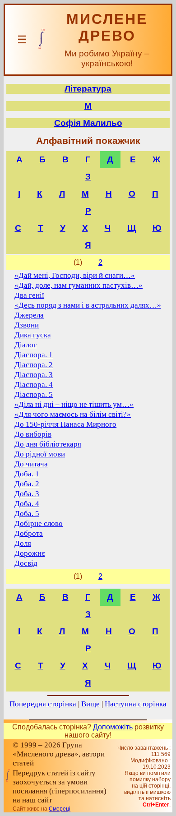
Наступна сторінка (136, 704)
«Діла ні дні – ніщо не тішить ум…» (74, 404)
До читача (31, 464)
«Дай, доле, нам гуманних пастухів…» (78, 285)
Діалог (25, 345)
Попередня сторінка (42, 704)
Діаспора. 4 (33, 384)
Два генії (29, 295)
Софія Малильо (88, 123)
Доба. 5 (26, 513)
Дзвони (26, 325)
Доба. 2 (26, 483)
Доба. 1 (26, 474)
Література (88, 88)
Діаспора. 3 (33, 374)
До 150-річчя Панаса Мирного (65, 424)
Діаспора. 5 (33, 394)
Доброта (28, 533)
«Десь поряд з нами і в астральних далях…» (87, 305)
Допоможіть (113, 727)
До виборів (32, 434)
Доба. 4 (26, 503)
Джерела (29, 315)
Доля (22, 543)
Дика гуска (32, 335)
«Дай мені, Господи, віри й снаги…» (74, 275)
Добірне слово (38, 523)
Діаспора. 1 (33, 354)
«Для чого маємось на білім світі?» (72, 414)
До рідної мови (39, 454)
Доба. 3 (26, 493)
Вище (90, 704)
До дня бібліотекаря (47, 444)
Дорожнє (29, 553)
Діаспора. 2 (33, 364)
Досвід (25, 563)
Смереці (59, 809)
